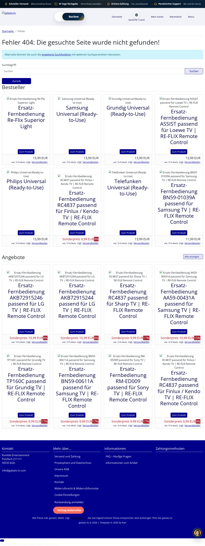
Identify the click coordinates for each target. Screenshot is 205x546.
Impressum (60, 475)
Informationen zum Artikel (120, 463)
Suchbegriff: (9, 65)
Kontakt (58, 482)
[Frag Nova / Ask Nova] (197, 532)
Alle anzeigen (192, 256)
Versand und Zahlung (66, 456)
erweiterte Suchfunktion (56, 54)
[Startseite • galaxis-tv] (25, 16)
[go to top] (2, 540)
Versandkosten (40, 162)
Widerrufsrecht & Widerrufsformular (76, 488)
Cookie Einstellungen (66, 495)
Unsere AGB (61, 469)
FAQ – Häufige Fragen (117, 456)
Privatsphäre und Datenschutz (72, 463)
